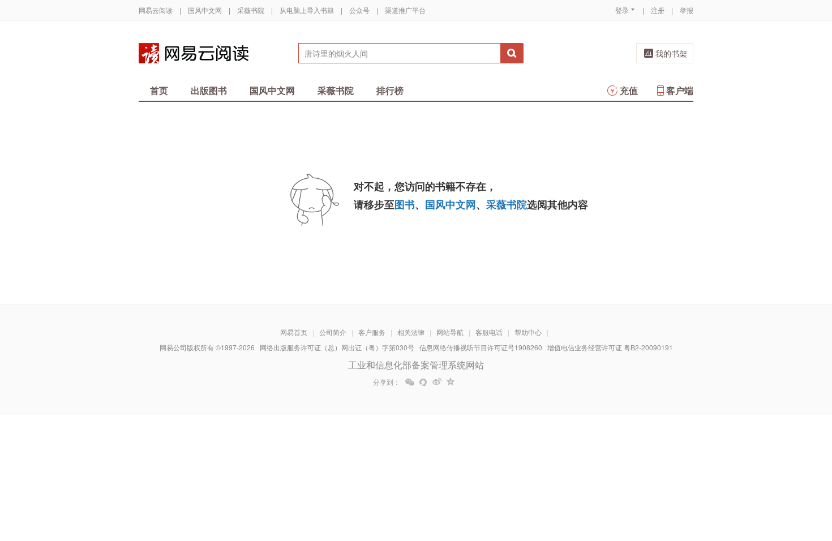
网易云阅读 (156, 10)
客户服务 (371, 332)
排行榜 (390, 90)
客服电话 (489, 332)
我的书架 (671, 53)
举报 (686, 10)
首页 (159, 90)
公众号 (359, 10)
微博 (436, 382)
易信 (423, 382)
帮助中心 (528, 332)
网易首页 (293, 332)
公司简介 (332, 332)
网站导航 (450, 332)
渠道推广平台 (405, 10)
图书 (404, 204)
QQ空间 (450, 382)
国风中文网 (205, 10)
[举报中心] (724, 475)
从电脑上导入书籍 (307, 10)
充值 (629, 90)
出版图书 (209, 90)
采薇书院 (250, 10)
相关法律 (410, 332)
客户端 (679, 90)
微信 (409, 382)
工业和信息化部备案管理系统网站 (416, 364)
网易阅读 (193, 53)
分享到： (386, 382)
